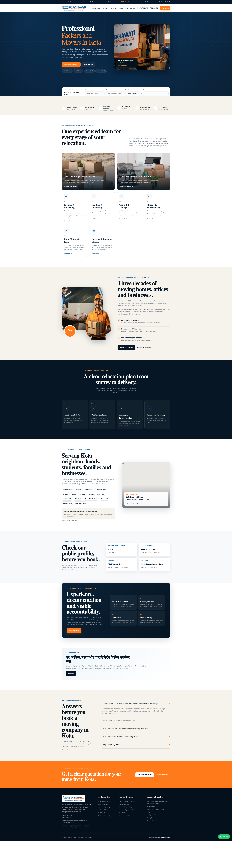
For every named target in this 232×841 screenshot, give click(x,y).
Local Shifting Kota (124, 804)
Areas (115, 8)
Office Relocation (103, 804)
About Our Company (126, 347)
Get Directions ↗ (152, 806)
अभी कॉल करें (71, 673)
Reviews (120, 8)
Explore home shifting (71, 186)
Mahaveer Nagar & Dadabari (126, 810)
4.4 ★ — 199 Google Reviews (155, 809)
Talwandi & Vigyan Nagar (126, 807)
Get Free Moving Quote (71, 64)
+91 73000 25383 (67, 815)
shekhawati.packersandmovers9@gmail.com (74, 820)
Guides (127, 8)
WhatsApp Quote (162, 774)
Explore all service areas (70, 520)
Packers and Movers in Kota (126, 801)
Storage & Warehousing (104, 815)
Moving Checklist (152, 815)
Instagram (72, 826)
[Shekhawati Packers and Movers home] (74, 8)
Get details (68, 221)
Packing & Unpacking (104, 807)
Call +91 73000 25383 (145, 774)
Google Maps (87, 826)
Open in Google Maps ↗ (133, 503)
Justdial (79, 826)
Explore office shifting (127, 186)
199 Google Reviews (88, 2)
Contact (132, 8)
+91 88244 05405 (67, 817)
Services (105, 8)
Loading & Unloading (103, 810)
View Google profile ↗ (123, 65)
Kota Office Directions (145, 347)
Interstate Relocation (125, 815)
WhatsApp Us (88, 64)
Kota (110, 8)
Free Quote (165, 8)
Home (94, 8)
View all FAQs (67, 750)
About (99, 8)
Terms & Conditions (152, 821)
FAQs (148, 812)
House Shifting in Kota (104, 801)
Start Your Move (74, 630)
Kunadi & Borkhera (124, 813)
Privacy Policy (151, 818)
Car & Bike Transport (103, 813)
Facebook (65, 826)
